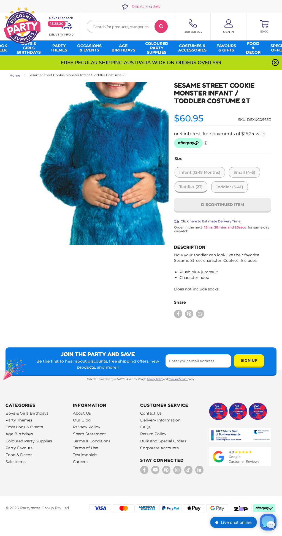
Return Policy (153, 433)
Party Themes (19, 420)
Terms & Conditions (91, 441)
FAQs (145, 427)
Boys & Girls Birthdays (27, 413)
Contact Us (151, 413)
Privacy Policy (155, 379)
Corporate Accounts (159, 447)
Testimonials (85, 454)
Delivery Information (160, 420)
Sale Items (16, 461)
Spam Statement (89, 433)
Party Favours (19, 447)
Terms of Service (178, 379)
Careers (80, 461)
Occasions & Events (24, 427)
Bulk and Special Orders (163, 441)
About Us (82, 413)
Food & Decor (19, 454)
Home (15, 75)
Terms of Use (85, 447)
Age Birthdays (19, 433)
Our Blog (82, 420)
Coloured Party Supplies (29, 441)
